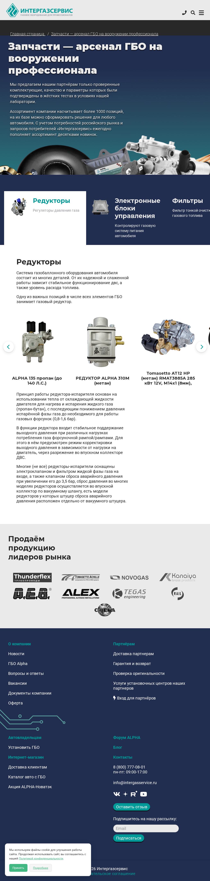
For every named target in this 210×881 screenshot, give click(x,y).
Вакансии (17, 683)
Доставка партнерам (133, 653)
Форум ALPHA (126, 737)
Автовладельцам (24, 737)
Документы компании (29, 693)
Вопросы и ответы (26, 673)
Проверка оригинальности (139, 673)
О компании (19, 643)
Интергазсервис (39, 10)
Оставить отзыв (131, 806)
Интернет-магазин (26, 757)
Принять (18, 868)
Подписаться (128, 838)
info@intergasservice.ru (135, 782)
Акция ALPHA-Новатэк (30, 786)
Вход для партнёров (136, 698)
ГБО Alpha (17, 663)
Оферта (15, 703)
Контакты (122, 757)
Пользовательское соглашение (105, 873)
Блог (117, 747)
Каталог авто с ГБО (27, 776)
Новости (16, 653)
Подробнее (40, 868)
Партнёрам (124, 643)
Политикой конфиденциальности (41, 858)
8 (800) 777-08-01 (129, 767)
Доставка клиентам (27, 767)
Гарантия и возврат (132, 663)
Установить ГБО (24, 747)
